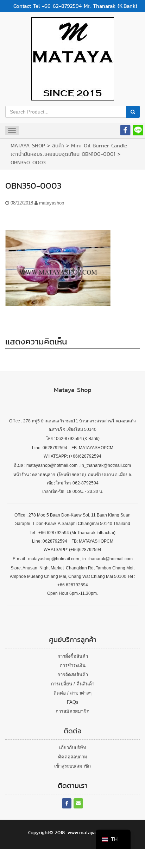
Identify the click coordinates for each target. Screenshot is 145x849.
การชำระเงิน (73, 665)
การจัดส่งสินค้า (72, 674)
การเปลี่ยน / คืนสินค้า (72, 683)
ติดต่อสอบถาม (72, 756)
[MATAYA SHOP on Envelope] (78, 803)
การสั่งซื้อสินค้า (72, 656)
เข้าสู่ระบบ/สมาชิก (72, 766)
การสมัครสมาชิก (72, 711)
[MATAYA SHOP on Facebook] (66, 803)
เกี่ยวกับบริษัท (72, 747)
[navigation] (113, 839)
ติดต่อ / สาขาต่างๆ (72, 693)
